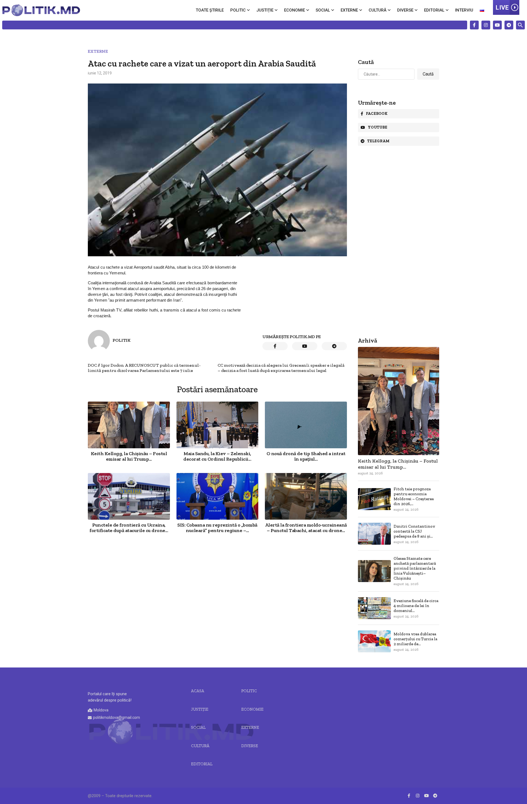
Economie (294, 10)
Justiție (264, 10)
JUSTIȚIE (199, 709)
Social (323, 10)
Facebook (377, 113)
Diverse (405, 10)
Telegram (378, 141)
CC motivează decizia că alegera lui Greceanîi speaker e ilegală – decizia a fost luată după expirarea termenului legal (281, 368)
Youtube (377, 127)
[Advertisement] (217, 585)
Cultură (377, 10)
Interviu (464, 10)
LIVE (502, 7)
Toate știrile (210, 10)
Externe (349, 10)
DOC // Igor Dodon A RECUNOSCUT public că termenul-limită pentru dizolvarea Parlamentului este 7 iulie (144, 368)
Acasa (197, 690)
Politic (238, 10)
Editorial (434, 10)
